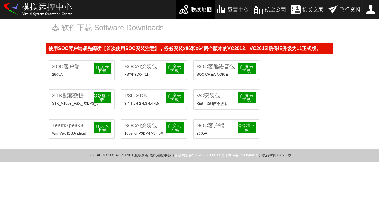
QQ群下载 (102, 97)
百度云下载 (102, 68)
